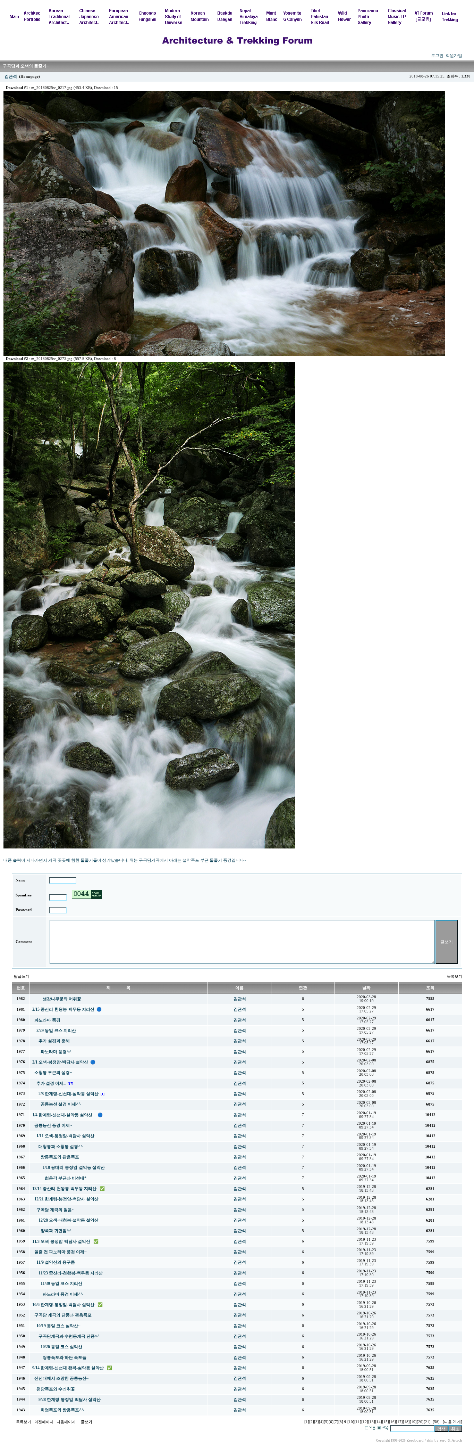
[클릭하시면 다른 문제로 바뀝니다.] (87, 894)
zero (443, 1440)
